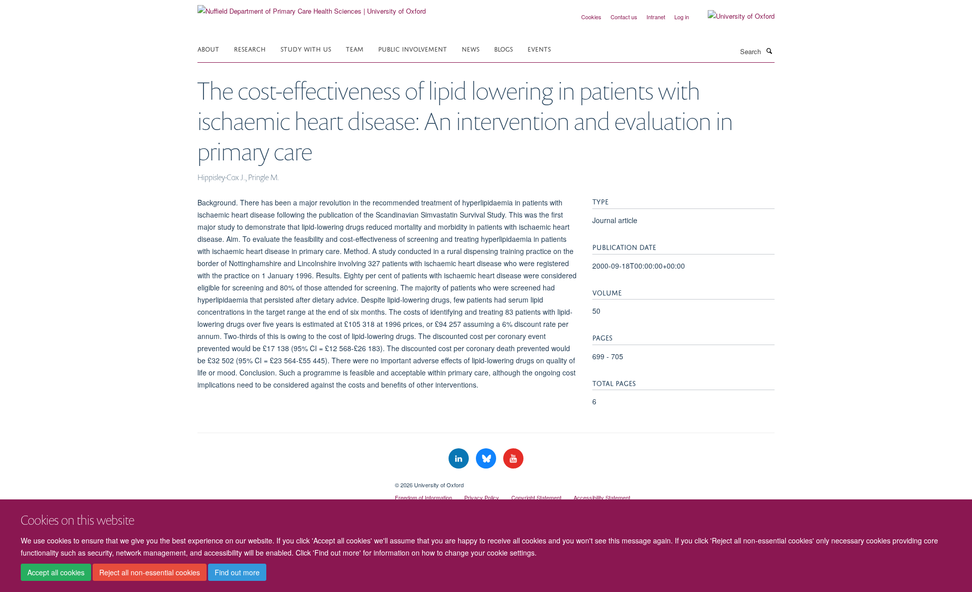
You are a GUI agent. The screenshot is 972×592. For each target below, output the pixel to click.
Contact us (624, 17)
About (208, 48)
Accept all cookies (56, 572)
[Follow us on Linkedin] (460, 458)
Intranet (655, 17)
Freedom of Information (423, 497)
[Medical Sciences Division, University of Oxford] (288, 481)
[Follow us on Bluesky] (487, 458)
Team (354, 48)
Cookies (591, 17)
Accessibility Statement (602, 497)
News (470, 48)
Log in (681, 17)
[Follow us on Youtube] (513, 458)
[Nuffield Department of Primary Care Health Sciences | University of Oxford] (311, 7)
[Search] (769, 50)
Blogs (503, 48)
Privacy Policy (481, 497)
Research (250, 48)
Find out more (237, 572)
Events (539, 48)
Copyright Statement (536, 497)
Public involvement (412, 48)
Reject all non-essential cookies (149, 572)
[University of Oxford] (734, 16)
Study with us (305, 48)
